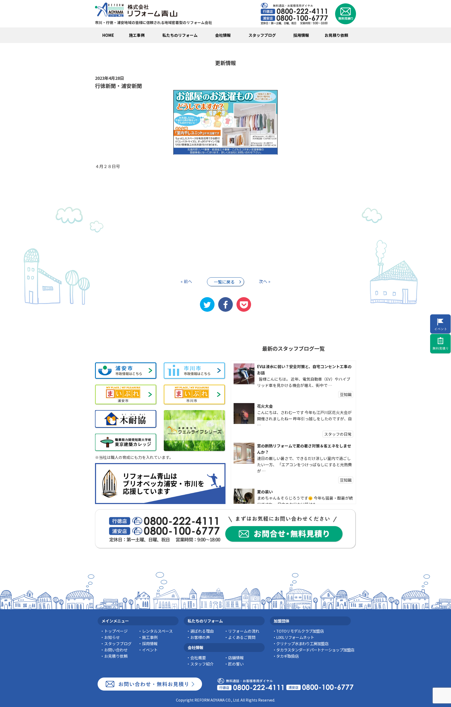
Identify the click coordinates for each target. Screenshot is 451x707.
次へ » (264, 281)
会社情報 (223, 35)
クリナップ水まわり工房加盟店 (302, 643)
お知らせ (112, 637)
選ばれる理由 (202, 631)
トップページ (116, 631)
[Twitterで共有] (207, 304)
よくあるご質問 (242, 637)
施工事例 (137, 35)
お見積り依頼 (336, 35)
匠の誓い (236, 664)
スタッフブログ (262, 35)
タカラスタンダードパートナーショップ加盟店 (315, 649)
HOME (108, 35)
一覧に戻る (224, 282)
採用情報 (301, 35)
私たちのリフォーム (180, 35)
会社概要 (198, 657)
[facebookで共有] (225, 304)
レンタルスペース (157, 631)
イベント (150, 649)
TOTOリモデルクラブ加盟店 (300, 631)
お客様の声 (200, 637)
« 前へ (186, 281)
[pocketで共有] (243, 304)
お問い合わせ (116, 649)
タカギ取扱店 (287, 656)
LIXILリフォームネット (295, 637)
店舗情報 (236, 657)
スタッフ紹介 (202, 664)
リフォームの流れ (243, 631)
